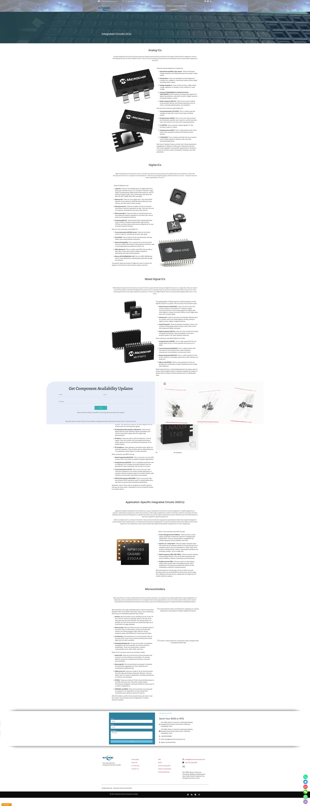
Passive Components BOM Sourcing (177, 6)
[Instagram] (210, 1)
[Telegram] (305, 782)
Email (112, 724)
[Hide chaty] (305, 802)
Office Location (188, 769)
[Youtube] (208, 1)
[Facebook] (205, 1)
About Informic (143, 6)
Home (134, 6)
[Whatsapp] (305, 797)
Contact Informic (174, 9)
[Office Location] (183, 766)
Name (112, 719)
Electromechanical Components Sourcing (154, 9)
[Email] (305, 787)
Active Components (157, 6)
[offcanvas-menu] (209, 8)
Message (113, 730)
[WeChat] (305, 792)
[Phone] (305, 777)
